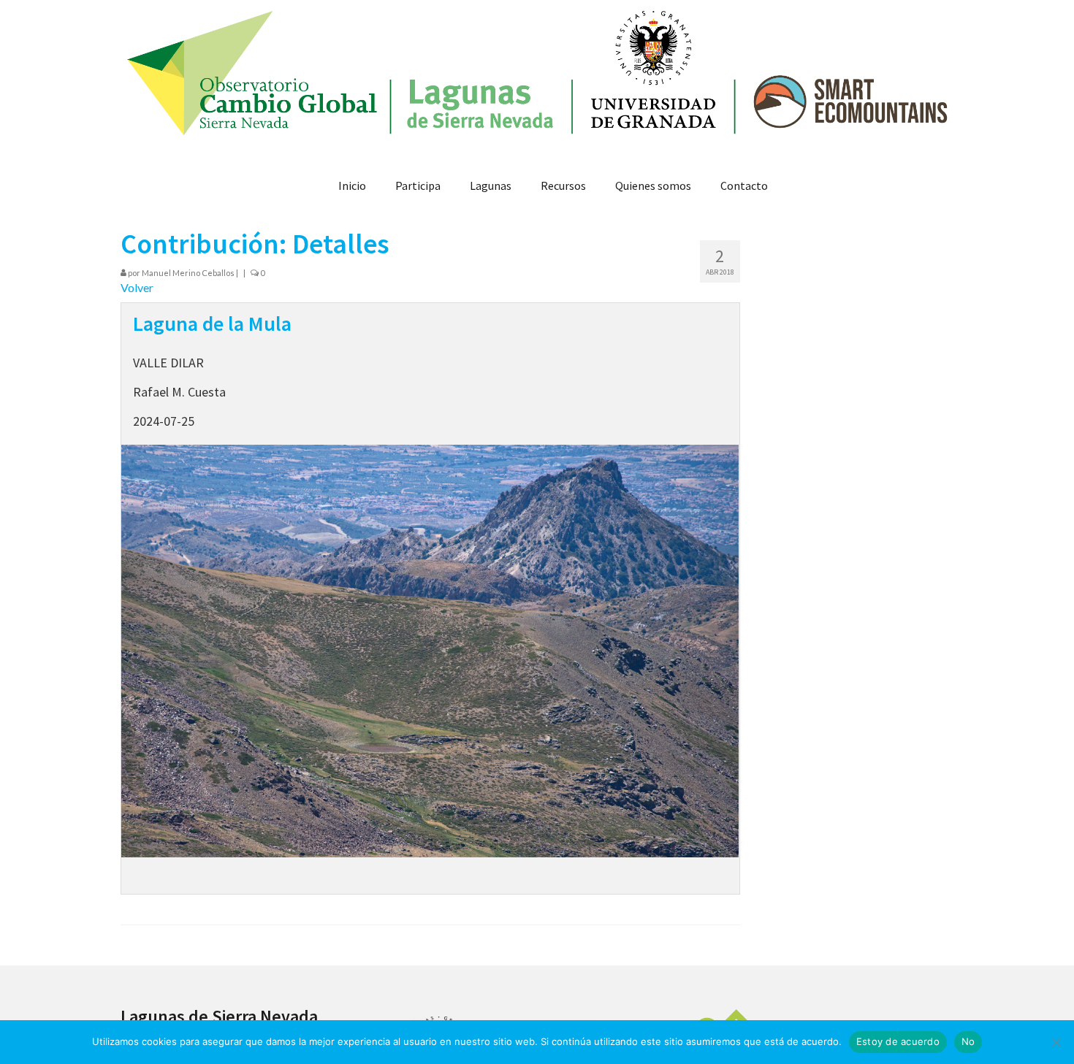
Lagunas (490, 185)
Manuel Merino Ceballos (188, 273)
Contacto (744, 185)
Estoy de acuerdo (898, 1041)
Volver (137, 287)
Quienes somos (653, 185)
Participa (418, 185)
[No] (1055, 1042)
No (968, 1041)
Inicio (352, 185)
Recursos (563, 185)
